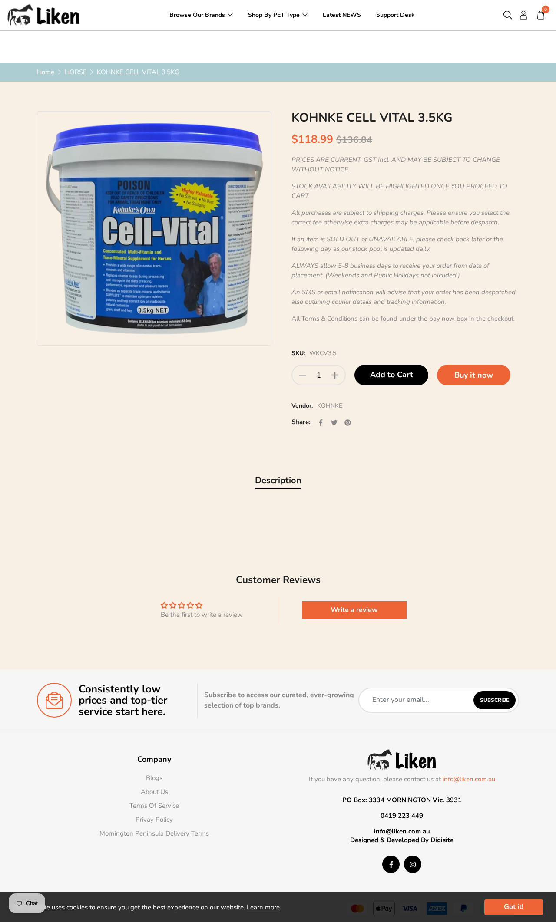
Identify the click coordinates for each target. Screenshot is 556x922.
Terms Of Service (154, 805)
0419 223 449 (402, 815)
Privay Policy (154, 819)
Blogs (154, 778)
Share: (301, 422)
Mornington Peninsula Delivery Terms (154, 833)
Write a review (354, 610)
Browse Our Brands (197, 14)
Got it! (513, 907)
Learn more (263, 907)
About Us (154, 791)
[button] (507, 14)
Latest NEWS (342, 14)
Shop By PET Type (274, 14)
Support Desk (395, 14)
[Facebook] (391, 864)
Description (278, 480)
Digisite (441, 840)
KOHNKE (329, 406)
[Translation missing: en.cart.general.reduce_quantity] (302, 375)
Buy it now (473, 375)
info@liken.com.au (469, 779)
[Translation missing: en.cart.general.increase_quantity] (334, 375)
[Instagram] (412, 864)
